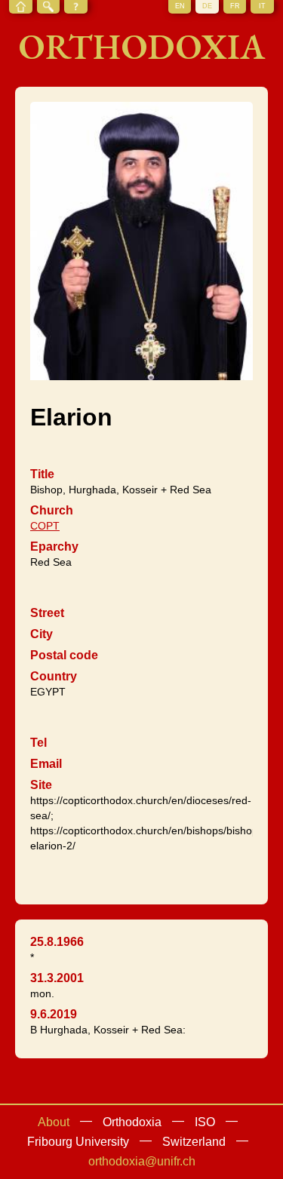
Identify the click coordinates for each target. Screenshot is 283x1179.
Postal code (64, 655)
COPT (45, 526)
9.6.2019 (53, 1014)
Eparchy (54, 546)
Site (41, 784)
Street (47, 612)
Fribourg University (78, 1141)
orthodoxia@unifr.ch (141, 1161)
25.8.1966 (57, 941)
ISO (205, 1122)
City (41, 634)
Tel (38, 742)
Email (46, 763)
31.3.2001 (57, 978)
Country (53, 676)
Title (42, 474)
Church (51, 510)
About (53, 1122)
